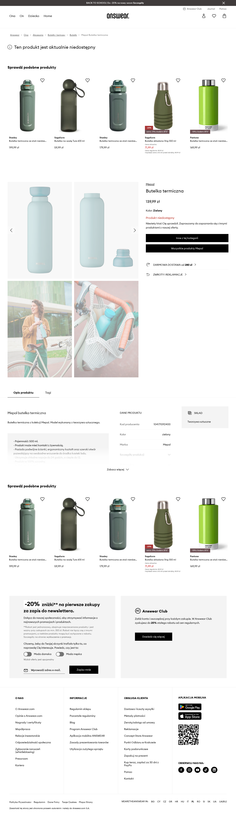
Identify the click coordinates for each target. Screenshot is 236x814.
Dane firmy (54, 796)
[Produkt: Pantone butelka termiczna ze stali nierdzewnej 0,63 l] (208, 106)
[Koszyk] (224, 16)
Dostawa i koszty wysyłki (139, 709)
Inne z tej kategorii (187, 238)
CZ (164, 795)
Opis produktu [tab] (23, 392)
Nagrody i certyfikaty (28, 722)
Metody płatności (134, 715)
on (22, 16)
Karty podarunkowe (136, 749)
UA (214, 795)
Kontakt (129, 778)
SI (204, 795)
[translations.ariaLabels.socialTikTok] (206, 770)
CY (158, 795)
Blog (72, 722)
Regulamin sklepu (80, 709)
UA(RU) (223, 795)
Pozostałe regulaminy (83, 715)
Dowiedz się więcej (153, 636)
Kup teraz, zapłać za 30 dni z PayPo (141, 764)
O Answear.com (24, 709)
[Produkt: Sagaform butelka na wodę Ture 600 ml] (73, 106)
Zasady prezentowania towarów (89, 742)
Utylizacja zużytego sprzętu (86, 749)
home (48, 16)
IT (188, 795)
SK (209, 795)
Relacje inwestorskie (27, 735)
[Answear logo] (118, 16)
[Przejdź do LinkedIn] (214, 770)
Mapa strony (86, 796)
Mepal (150, 184)
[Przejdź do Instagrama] (189, 770)
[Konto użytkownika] (204, 16)
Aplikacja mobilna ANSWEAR (87, 735)
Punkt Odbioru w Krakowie (140, 742)
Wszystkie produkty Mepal (187, 248)
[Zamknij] (224, 3)
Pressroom (21, 758)
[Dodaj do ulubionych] (42, 80)
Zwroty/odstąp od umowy (139, 722)
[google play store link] (189, 706)
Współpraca (22, 729)
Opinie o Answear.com (28, 715)
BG (153, 795)
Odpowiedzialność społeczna (33, 742)
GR (170, 795)
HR (176, 795)
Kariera (19, 765)
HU (182, 795)
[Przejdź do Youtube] (197, 770)
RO (198, 795)
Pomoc (128, 772)
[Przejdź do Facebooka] (181, 770)
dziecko (33, 16)
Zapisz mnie (84, 669)
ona (12, 16)
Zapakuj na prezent (136, 755)
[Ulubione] (214, 16)
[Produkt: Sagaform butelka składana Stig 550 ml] (163, 106)
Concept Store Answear (138, 735)
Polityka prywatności (20, 796)
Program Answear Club (84, 729)
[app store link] (189, 715)
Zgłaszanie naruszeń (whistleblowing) (27, 750)
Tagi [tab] (48, 392)
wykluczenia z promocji (59, 637)
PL (193, 795)
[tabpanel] (118, 435)
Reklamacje (131, 729)
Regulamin (39, 796)
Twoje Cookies (69, 796)
